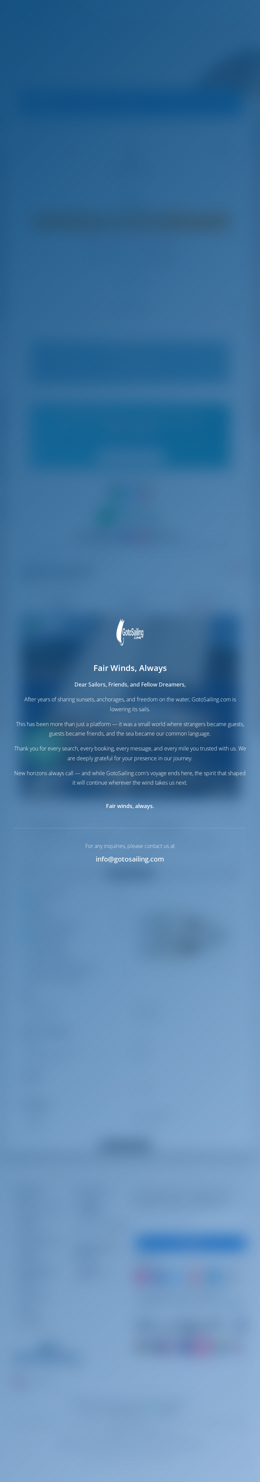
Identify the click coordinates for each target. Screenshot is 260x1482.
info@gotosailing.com (130, 859)
